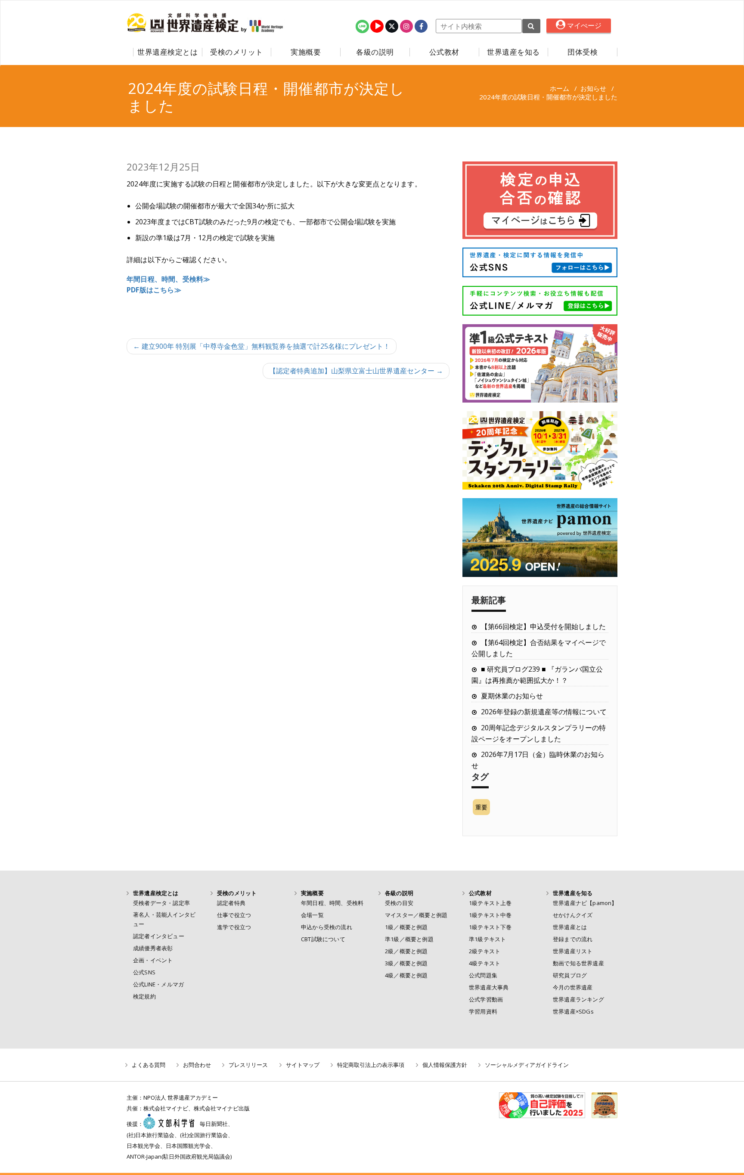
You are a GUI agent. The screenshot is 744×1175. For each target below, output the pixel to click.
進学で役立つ (234, 927)
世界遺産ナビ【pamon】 (585, 903)
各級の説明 (375, 52)
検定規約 (144, 996)
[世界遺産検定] (184, 22)
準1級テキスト (487, 939)
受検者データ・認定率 (161, 903)
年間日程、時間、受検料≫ (168, 279)
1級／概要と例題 (406, 927)
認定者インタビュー (158, 936)
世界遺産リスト (572, 951)
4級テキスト (484, 963)
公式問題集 (483, 975)
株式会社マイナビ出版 (222, 1108)
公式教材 (444, 52)
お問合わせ (197, 1065)
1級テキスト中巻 (490, 915)
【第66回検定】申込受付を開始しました (543, 626)
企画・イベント (153, 960)
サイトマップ (302, 1065)
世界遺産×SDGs (573, 1011)
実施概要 (306, 52)
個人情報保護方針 (444, 1065)
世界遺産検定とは (167, 52)
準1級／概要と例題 (409, 939)
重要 (481, 807)
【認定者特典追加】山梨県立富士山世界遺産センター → (356, 370)
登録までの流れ (572, 939)
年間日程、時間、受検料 (332, 903)
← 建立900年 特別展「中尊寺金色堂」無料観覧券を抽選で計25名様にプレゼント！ (261, 346)
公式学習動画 (486, 999)
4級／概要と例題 (406, 975)
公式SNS (144, 972)
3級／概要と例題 (406, 963)
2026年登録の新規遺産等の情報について (544, 711)
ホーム (559, 88)
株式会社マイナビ (165, 1108)
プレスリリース (248, 1065)
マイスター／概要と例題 (416, 915)
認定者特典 (231, 903)
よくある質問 (148, 1065)
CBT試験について (323, 939)
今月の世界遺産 (572, 987)
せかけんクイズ (572, 915)
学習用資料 (483, 1011)
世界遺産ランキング (578, 999)
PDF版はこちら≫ (154, 290)
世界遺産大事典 (488, 987)
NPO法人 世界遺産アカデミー (180, 1097)
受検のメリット (236, 52)
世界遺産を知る (513, 52)
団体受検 (582, 52)
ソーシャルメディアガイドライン (527, 1065)
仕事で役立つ (234, 915)
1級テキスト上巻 (490, 903)
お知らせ (593, 88)
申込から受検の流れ (326, 927)
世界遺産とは (570, 927)
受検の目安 (399, 903)
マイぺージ (583, 25)
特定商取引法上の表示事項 (370, 1065)
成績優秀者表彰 (153, 948)
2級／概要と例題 (406, 951)
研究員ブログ (570, 975)
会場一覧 (312, 915)
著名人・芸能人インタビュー (164, 919)
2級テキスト (484, 951)
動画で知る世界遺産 (578, 963)
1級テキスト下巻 (490, 927)
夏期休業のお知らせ (512, 696)
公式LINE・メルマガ (158, 984)
